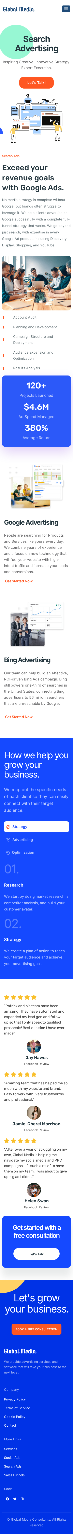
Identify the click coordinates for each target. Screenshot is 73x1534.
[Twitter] (15, 1499)
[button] (66, 8)
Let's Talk (37, 1254)
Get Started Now (18, 581)
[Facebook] (7, 1499)
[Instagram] (22, 1499)
